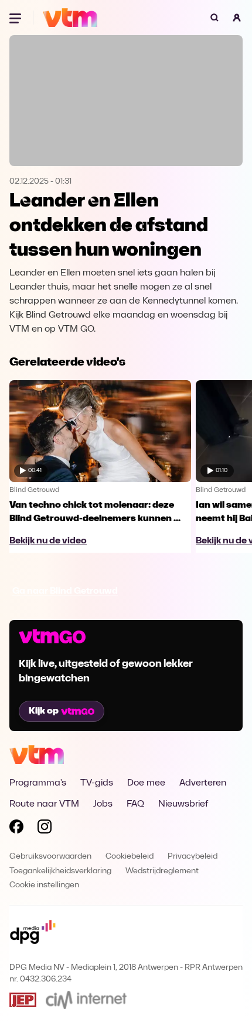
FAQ (135, 804)
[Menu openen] (16, 18)
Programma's (37, 783)
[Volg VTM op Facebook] (16, 828)
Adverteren (202, 783)
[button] (237, 17)
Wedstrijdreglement (162, 871)
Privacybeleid (192, 856)
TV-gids (96, 783)
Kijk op (44, 711)
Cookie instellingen (44, 885)
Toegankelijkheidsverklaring (60, 871)
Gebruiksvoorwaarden (50, 856)
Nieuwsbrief (183, 804)
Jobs (103, 804)
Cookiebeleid (129, 856)
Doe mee (146, 783)
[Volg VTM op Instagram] (45, 828)
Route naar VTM (44, 804)
